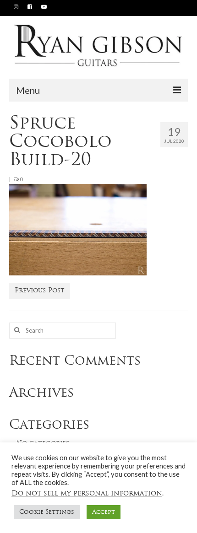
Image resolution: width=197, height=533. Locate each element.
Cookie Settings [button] (46, 512)
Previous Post (40, 290)
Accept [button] (103, 512)
